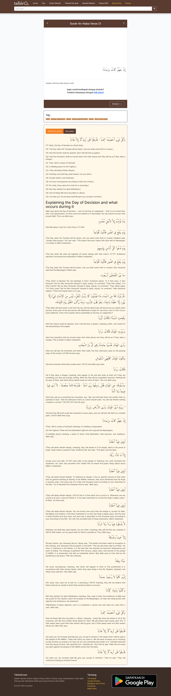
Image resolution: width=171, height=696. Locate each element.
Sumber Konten (93, 681)
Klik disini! (99, 92)
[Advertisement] (85, 48)
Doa (43, 3)
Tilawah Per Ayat (71, 3)
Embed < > (117, 104)
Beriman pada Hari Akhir (80, 119)
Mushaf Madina (88, 3)
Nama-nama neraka (101, 119)
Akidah (68, 119)
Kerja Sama (116, 3)
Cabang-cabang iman (58, 119)
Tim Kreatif (91, 678)
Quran (35, 3)
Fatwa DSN (103, 3)
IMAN (48, 119)
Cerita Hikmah (55, 3)
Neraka (91, 119)
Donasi (128, 3)
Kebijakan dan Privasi (96, 683)
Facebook (91, 686)
